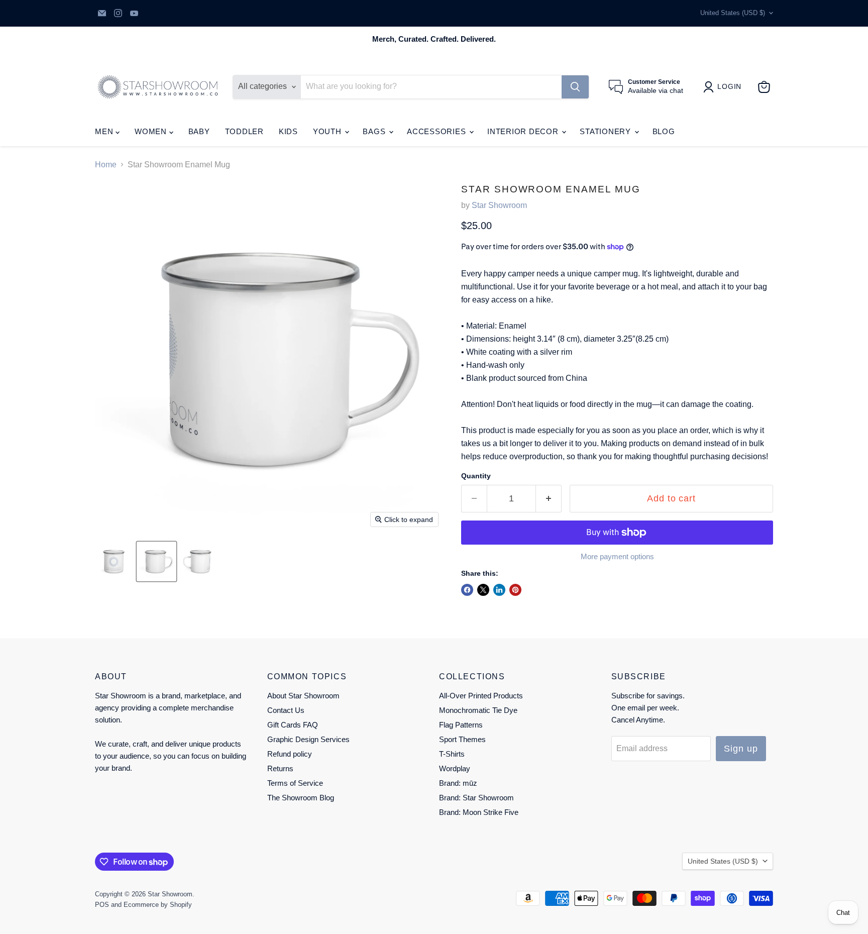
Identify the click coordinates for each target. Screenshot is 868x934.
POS (102, 904)
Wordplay (454, 768)
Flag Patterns (461, 724)
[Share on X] (483, 590)
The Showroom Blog (300, 797)
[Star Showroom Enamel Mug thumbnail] (114, 561)
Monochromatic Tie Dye (478, 710)
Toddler (244, 131)
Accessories (437, 131)
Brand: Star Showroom (476, 797)
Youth (328, 131)
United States (732, 13)
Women (152, 131)
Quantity (476, 476)
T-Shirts (452, 754)
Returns (280, 768)
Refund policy (289, 754)
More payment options (617, 556)
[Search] (575, 86)
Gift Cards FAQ (292, 724)
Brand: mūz (458, 783)
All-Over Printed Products (481, 695)
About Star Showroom (303, 695)
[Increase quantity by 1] (549, 498)
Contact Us (285, 710)
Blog (664, 131)
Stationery (606, 131)
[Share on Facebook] (467, 590)
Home (106, 164)
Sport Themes (462, 739)
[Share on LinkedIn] (499, 590)
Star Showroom (499, 205)
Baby (199, 131)
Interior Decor (524, 131)
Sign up (740, 749)
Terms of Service (295, 783)
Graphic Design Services (308, 739)
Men (105, 131)
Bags (375, 131)
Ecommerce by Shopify (158, 904)
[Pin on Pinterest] (515, 590)
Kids (288, 131)
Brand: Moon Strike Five (478, 812)
